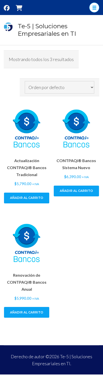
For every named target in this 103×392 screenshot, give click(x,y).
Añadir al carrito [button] (26, 198)
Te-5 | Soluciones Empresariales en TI (47, 30)
